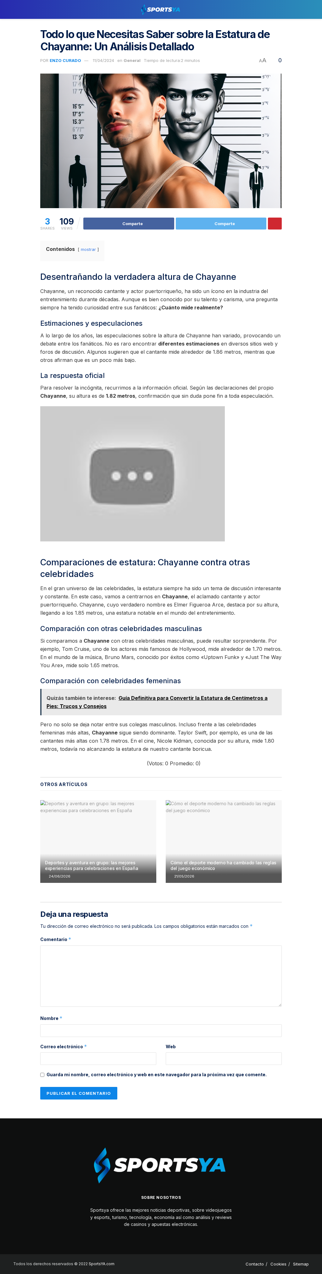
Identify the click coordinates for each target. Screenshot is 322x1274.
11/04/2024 (103, 60)
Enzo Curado (65, 60)
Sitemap (301, 1263)
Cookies (278, 1263)
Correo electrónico (63, 1047)
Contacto (255, 1263)
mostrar (88, 249)
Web (171, 1046)
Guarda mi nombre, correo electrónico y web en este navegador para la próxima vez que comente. (157, 1074)
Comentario (55, 939)
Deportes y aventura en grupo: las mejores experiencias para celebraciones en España (91, 865)
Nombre (51, 1018)
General (132, 60)
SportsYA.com (101, 1263)
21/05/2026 (183, 876)
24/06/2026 (59, 876)
